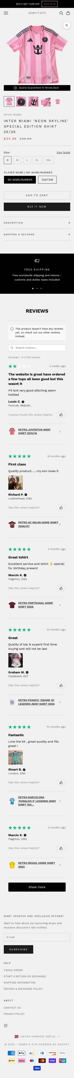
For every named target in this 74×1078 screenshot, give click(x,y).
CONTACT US (12, 1007)
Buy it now (36, 206)
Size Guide (63, 152)
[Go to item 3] (33, 101)
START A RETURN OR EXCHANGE (25, 976)
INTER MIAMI (13, 114)
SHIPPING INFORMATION (19, 982)
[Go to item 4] (45, 101)
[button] (22, 401)
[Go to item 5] (57, 101)
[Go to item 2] (21, 101)
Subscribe (18, 949)
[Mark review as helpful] (61, 415)
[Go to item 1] (9, 101)
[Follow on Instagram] (6, 1025)
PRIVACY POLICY (14, 1013)
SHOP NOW (49, 4)
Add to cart (37, 195)
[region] (37, 270)
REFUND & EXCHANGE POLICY (23, 988)
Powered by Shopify (54, 1044)
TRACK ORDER (13, 970)
